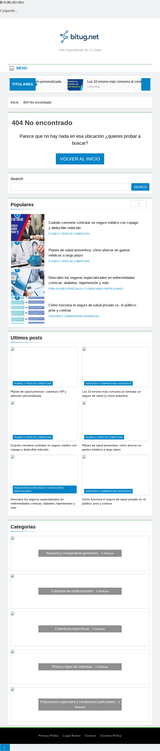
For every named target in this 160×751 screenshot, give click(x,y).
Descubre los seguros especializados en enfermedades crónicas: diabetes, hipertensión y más (43, 503)
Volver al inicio (80, 158)
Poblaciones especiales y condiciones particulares (86, 288)
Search (17, 179)
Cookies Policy (110, 735)
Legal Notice (72, 735)
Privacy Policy (49, 735)
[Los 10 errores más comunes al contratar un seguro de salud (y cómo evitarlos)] (70, 87)
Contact (90, 735)
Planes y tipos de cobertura (69, 233)
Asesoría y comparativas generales (74, 316)
